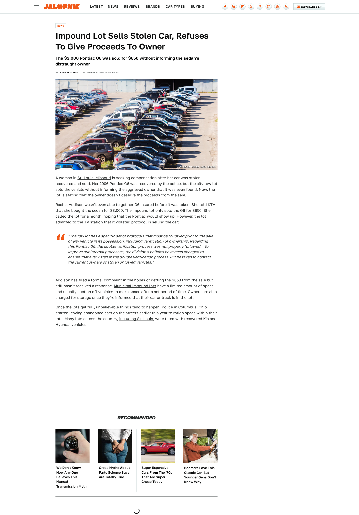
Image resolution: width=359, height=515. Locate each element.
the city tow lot (203, 183)
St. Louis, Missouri (94, 178)
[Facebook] (225, 7)
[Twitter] (251, 7)
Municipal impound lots (135, 286)
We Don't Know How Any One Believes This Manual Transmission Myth (71, 477)
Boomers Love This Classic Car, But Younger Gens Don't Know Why (200, 475)
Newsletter (311, 7)
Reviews (132, 7)
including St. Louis (136, 319)
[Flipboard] (242, 7)
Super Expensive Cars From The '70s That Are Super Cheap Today (156, 475)
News (113, 7)
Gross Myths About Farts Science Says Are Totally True (114, 472)
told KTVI (207, 204)
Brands (153, 7)
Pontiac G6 (119, 183)
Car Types (175, 7)
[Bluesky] (234, 7)
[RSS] (286, 7)
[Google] (277, 7)
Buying (197, 7)
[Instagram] (269, 7)
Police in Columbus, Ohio (184, 307)
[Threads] (260, 7)
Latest (96, 7)
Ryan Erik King (69, 72)
